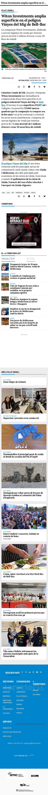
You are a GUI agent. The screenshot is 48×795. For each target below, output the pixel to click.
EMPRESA (6, 696)
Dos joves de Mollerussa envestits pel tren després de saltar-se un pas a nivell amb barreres (24, 324)
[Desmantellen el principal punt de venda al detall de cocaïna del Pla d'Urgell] (24, 437)
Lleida (19, 688)
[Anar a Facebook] (22, 672)
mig (13, 192)
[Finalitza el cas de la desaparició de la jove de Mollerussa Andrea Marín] (5, 311)
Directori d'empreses (7, 701)
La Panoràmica (8, 708)
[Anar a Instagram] (33, 672)
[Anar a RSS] (41, 672)
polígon (26, 192)
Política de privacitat (12, 732)
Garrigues (20, 692)
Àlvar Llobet (7, 538)
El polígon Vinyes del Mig (14, 163)
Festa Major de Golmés (14, 381)
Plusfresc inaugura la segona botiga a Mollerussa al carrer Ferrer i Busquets (23, 301)
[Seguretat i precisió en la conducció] (24, 400)
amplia (33, 192)
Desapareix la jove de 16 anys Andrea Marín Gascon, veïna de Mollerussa (25, 266)
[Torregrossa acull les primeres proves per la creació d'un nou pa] (24, 595)
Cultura (6, 713)
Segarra (20, 700)
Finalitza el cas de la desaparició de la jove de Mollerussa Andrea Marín (25, 311)
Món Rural (7, 688)
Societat (6, 692)
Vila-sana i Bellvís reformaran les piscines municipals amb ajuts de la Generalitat (20, 654)
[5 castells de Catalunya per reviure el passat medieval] (5, 277)
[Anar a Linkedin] (29, 672)
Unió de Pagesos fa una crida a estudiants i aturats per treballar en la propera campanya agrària (24, 289)
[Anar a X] (26, 672)
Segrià (19, 704)
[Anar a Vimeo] (37, 672)
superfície (19, 192)
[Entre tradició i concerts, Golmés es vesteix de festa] (24, 516)
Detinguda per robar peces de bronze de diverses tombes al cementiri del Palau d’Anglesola (23, 495)
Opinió (35, 690)
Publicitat (7, 728)
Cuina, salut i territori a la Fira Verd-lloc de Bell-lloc (23, 575)
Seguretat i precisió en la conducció (21, 418)
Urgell (19, 713)
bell (3, 192)
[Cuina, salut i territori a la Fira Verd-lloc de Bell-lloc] (24, 556)
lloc (8, 192)
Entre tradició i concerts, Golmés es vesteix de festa (21, 535)
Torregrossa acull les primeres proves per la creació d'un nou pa (24, 613)
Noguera (20, 709)
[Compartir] (24, 87)
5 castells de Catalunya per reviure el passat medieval (22, 277)
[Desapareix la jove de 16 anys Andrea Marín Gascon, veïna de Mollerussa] (5, 267)
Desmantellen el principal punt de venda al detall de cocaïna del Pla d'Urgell (23, 455)
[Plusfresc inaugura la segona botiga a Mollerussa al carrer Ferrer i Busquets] (5, 300)
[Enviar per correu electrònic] (19, 87)
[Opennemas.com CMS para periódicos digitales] (24, 756)
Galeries (36, 694)
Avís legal (7, 736)
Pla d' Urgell (7, 10)
